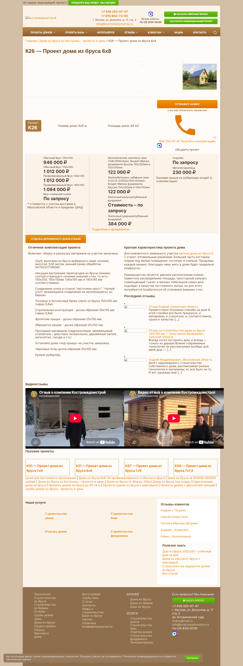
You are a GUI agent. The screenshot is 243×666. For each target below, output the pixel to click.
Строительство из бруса (45, 599)
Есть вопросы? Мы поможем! (193, 594)
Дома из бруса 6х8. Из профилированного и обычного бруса (122, 478)
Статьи (87, 601)
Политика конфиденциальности (97, 624)
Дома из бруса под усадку (172, 481)
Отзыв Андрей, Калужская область (173, 306)
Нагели (87, 619)
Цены (38, 619)
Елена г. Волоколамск (176, 536)
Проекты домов (42, 32)
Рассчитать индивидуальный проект (190, 21)
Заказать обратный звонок (192, 14)
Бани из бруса (92, 615)
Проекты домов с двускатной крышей (187, 485)
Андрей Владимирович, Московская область (180, 359)
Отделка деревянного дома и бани (56, 239)
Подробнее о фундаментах (111, 229)
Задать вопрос (194, 600)
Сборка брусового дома (41, 633)
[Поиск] (215, 32)
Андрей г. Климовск (175, 530)
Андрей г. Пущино (173, 510)
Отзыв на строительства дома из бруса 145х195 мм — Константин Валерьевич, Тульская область (177, 334)
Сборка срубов (45, 626)
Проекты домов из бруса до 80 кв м (74, 485)
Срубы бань (90, 598)
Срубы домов (43, 615)
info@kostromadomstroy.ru (114, 24)
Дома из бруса (44, 622)
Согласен (192, 658)
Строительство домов (56, 516)
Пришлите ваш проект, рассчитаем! (93, 2)
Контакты (199, 32)
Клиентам (155, 32)
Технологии (42, 594)
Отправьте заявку (187, 104)
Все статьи (170, 573)
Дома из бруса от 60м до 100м (128, 481)
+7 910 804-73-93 (114, 16)
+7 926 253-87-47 (114, 11)
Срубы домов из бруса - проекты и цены (54, 489)
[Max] (150, 14)
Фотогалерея (105, 32)
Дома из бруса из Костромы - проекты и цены (72, 41)
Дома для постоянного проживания (50, 478)
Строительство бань (122, 516)
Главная (31, 41)
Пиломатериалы (141, 642)
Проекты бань (75, 32)
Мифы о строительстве (92, 610)
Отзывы (130, 32)
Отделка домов (56, 531)
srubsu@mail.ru (182, 621)
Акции (178, 32)
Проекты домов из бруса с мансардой (130, 485)
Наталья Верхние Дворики (179, 523)
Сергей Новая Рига (174, 517)
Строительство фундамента (122, 533)
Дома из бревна (141, 603)
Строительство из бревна (45, 606)
